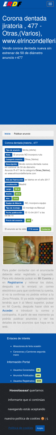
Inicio (8, 133)
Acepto (40, 428)
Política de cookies (20, 428)
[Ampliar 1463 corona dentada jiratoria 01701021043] (28, 251)
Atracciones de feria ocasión (27, 346)
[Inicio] (12, 4)
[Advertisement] (28, 92)
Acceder (7, 310)
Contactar (46, 229)
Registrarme (15, 282)
